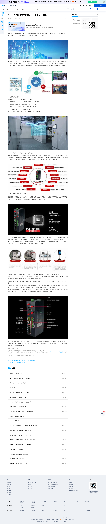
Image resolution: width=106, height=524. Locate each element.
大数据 (76, 510)
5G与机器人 (13, 387)
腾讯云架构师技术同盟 (53, 484)
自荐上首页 (30, 486)
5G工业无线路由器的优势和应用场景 (19, 454)
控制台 (90, 5)
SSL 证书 (22, 507)
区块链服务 (44, 501)
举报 (67, 18)
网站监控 (22, 512)
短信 (43, 510)
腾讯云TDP (50, 488)
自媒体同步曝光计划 (32, 482)
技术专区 (9, 494)
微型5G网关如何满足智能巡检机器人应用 (20, 463)
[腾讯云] (5, 5)
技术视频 (9, 488)
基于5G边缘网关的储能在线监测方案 (19, 397)
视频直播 (33, 502)
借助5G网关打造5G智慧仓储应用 (18, 406)
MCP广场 (35, 9)
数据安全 (22, 510)
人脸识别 (22, 505)
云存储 (21, 502)
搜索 (90, 9)
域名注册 (22, 501)
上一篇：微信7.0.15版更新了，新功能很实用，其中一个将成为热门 (22, 360)
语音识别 (33, 507)
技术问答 (9, 484)
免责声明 (71, 484)
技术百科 (9, 492)
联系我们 (71, 486)
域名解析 (87, 501)
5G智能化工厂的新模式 (15, 421)
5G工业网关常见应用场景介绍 (17, 416)
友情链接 (71, 488)
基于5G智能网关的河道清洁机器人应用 (19, 392)
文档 (80, 5)
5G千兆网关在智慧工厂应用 (16, 373)
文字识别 (55, 510)
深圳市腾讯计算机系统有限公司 (37, 519)
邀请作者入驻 (30, 484)
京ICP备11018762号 (64, 521)
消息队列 (55, 501)
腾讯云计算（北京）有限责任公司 (44, 521)
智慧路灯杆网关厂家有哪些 (16, 449)
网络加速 (65, 501)
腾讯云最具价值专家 (52, 482)
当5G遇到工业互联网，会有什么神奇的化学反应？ (22, 411)
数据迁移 (33, 512)
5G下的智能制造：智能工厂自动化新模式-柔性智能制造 (23, 425)
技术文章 (9, 482)
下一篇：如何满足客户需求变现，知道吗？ (17, 362)
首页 (3, 9)
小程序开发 (87, 510)
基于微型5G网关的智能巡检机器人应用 (19, 458)
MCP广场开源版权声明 (73, 490)
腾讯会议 (33, 505)
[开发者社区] (13, 5)
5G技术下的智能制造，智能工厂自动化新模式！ (21, 402)
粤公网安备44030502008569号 (68, 519)
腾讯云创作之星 (51, 486)
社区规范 (71, 482)
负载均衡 (33, 510)
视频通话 (65, 505)
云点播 (65, 510)
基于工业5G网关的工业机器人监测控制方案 (20, 435)
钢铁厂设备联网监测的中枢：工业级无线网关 (21, 430)
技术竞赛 (30, 488)
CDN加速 (55, 505)
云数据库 (76, 501)
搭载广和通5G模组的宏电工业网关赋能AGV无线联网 (22, 440)
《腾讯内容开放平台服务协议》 (55, 352)
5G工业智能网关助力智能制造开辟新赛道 (20, 378)
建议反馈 (85, 5)
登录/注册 (99, 5)
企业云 (43, 505)
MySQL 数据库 (88, 505)
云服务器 (33, 501)
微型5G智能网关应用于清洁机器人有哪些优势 (21, 444)
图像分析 (76, 505)
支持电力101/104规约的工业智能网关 (19, 383)
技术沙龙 (9, 486)
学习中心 (9, 490)
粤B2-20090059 (56, 519)
